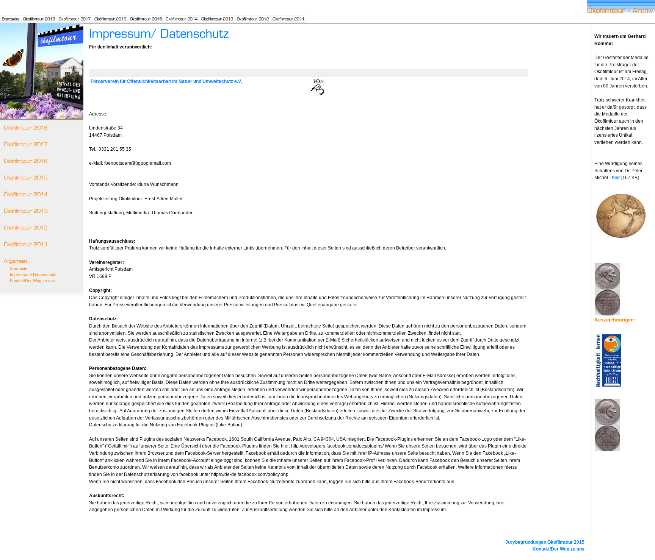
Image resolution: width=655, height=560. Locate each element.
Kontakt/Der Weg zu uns (32, 280)
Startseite (18, 268)
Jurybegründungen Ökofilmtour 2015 (544, 542)
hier (616, 177)
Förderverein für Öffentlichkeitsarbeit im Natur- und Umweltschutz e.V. (166, 81)
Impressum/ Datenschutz (33, 274)
